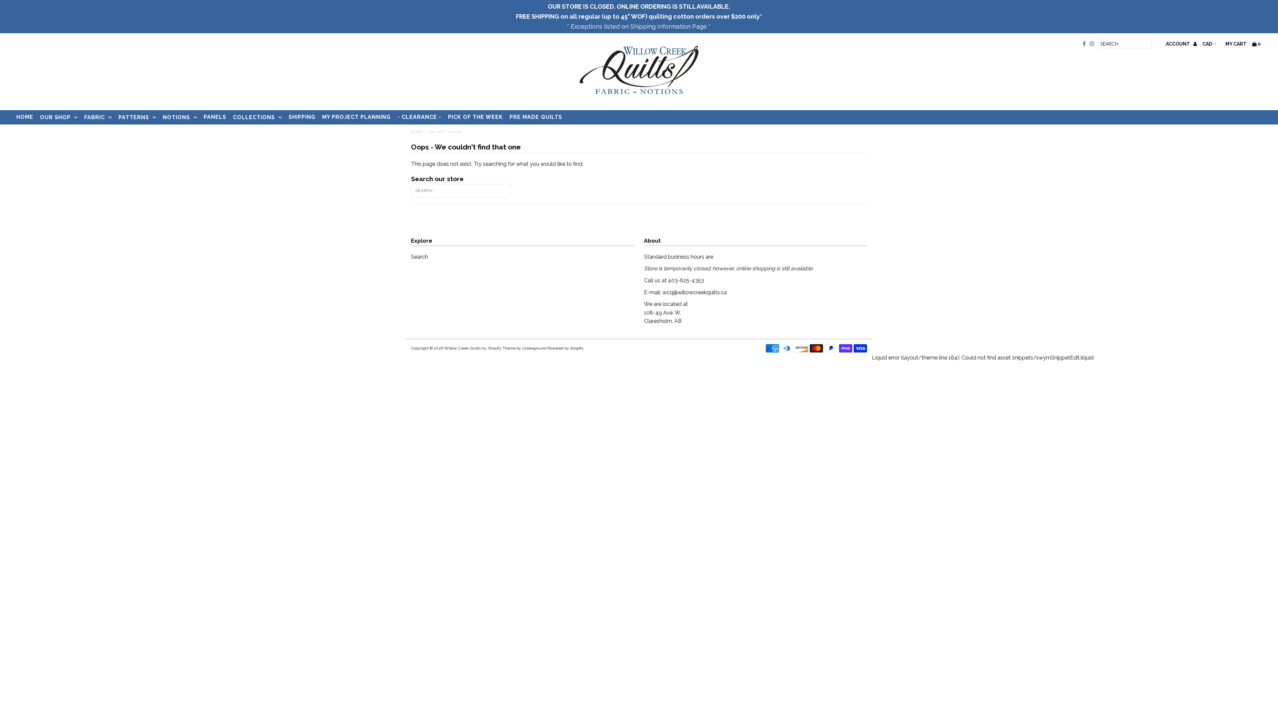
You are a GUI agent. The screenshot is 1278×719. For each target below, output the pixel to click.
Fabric (94, 117)
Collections (254, 117)
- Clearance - (419, 117)
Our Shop (55, 117)
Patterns (133, 117)
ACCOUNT (1178, 44)
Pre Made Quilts (536, 117)
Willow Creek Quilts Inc (465, 348)
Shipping (302, 117)
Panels (215, 117)
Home (24, 117)
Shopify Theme (502, 348)
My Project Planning (356, 117)
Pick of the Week (475, 117)
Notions (176, 117)
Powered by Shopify (565, 348)
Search (419, 257)
